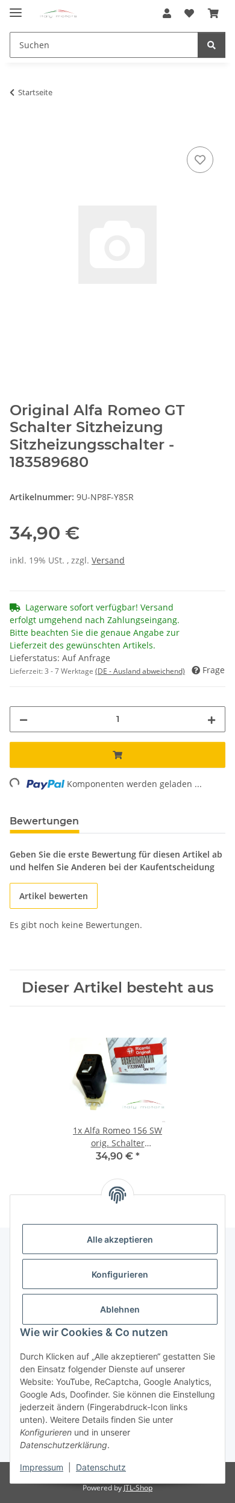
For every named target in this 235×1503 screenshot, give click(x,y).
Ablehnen (120, 1309)
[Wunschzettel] (189, 13)
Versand (108, 560)
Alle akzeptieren (120, 1239)
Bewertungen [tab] (44, 821)
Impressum (41, 1467)
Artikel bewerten (53, 896)
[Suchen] (211, 45)
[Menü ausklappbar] (16, 7)
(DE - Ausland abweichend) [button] (140, 671)
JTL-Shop (138, 1488)
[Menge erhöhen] (211, 719)
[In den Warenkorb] (19, 130)
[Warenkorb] (213, 13)
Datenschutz (101, 1467)
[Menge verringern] (23, 719)
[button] (167, 13)
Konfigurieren (120, 1274)
